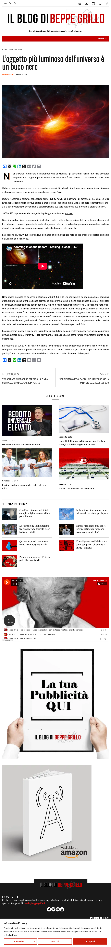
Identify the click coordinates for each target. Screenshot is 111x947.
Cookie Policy (12, 935)
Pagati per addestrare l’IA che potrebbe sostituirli (34, 558)
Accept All (90, 941)
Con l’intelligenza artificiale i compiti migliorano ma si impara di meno (34, 513)
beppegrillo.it (8, 74)
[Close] (109, 920)
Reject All (54, 941)
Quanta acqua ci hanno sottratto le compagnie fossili (33, 543)
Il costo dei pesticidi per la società (76, 488)
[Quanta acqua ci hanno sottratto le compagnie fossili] (9, 545)
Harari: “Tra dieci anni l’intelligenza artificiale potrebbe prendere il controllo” (91, 528)
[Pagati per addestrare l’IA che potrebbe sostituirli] (9, 560)
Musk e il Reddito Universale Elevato (21, 444)
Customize (19, 941)
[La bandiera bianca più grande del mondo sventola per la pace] (66, 513)
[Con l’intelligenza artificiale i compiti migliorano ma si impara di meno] (9, 513)
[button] (6, 2)
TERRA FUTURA (15, 50)
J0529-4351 (56, 199)
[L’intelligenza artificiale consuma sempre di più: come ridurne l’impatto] (66, 545)
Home (4, 50)
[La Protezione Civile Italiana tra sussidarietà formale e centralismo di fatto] (9, 529)
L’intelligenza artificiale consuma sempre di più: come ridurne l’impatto (91, 544)
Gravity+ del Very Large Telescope (45, 335)
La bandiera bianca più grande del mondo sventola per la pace (92, 511)
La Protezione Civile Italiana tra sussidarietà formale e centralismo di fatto (35, 528)
